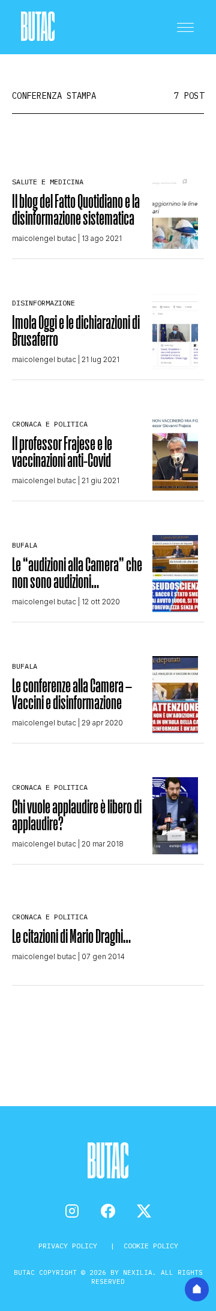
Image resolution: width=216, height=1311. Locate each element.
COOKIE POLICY (151, 1245)
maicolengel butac (44, 238)
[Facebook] (108, 1211)
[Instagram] (72, 1211)
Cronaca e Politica (50, 423)
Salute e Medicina (47, 181)
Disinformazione (43, 302)
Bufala (24, 544)
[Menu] (185, 27)
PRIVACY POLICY (69, 1245)
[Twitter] (144, 1211)
